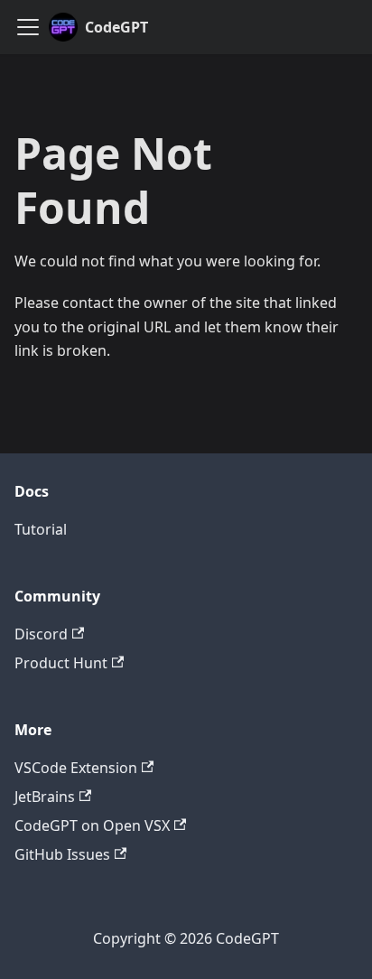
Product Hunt (60, 663)
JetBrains (44, 797)
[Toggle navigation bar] (28, 27)
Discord (41, 634)
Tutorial (40, 529)
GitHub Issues (62, 854)
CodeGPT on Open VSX (92, 825)
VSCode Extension (75, 768)
